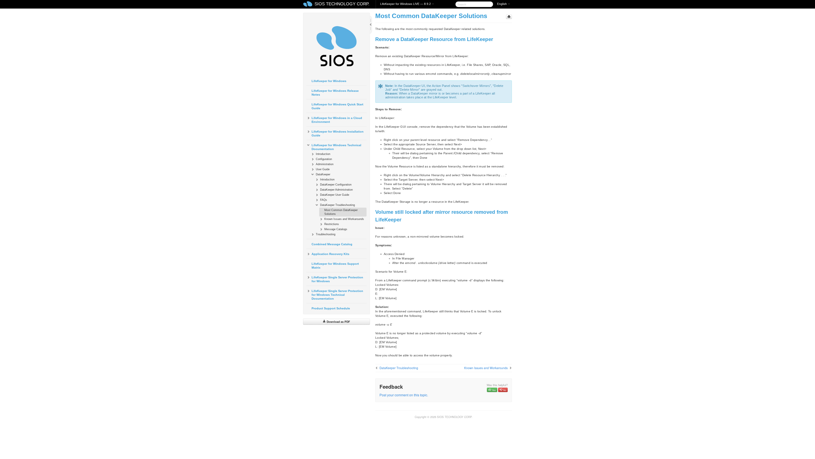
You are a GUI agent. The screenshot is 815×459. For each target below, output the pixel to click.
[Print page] (509, 16)
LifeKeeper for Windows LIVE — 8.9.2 (406, 4)
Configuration (324, 159)
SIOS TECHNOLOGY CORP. (342, 3)
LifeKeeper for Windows (329, 81)
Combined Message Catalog (332, 244)
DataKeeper (323, 174)
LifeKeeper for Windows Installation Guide (338, 133)
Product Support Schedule (331, 308)
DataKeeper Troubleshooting (337, 205)
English (502, 4)
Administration (324, 164)
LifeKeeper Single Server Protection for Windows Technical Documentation (337, 294)
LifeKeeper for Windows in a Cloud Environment (337, 119)
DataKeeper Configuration (335, 184)
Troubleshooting (325, 234)
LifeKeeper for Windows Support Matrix (335, 265)
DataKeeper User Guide (334, 194)
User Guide (323, 169)
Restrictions (331, 224)
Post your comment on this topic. (403, 394)
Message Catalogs (335, 229)
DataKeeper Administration (336, 189)
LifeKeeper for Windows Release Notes (335, 92)
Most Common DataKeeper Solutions (341, 211)
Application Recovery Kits (330, 254)
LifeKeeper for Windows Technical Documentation (336, 147)
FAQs (323, 199)
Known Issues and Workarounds (344, 219)
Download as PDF (338, 322)
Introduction (323, 154)
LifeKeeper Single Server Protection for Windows (337, 279)
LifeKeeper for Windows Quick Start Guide (337, 106)
